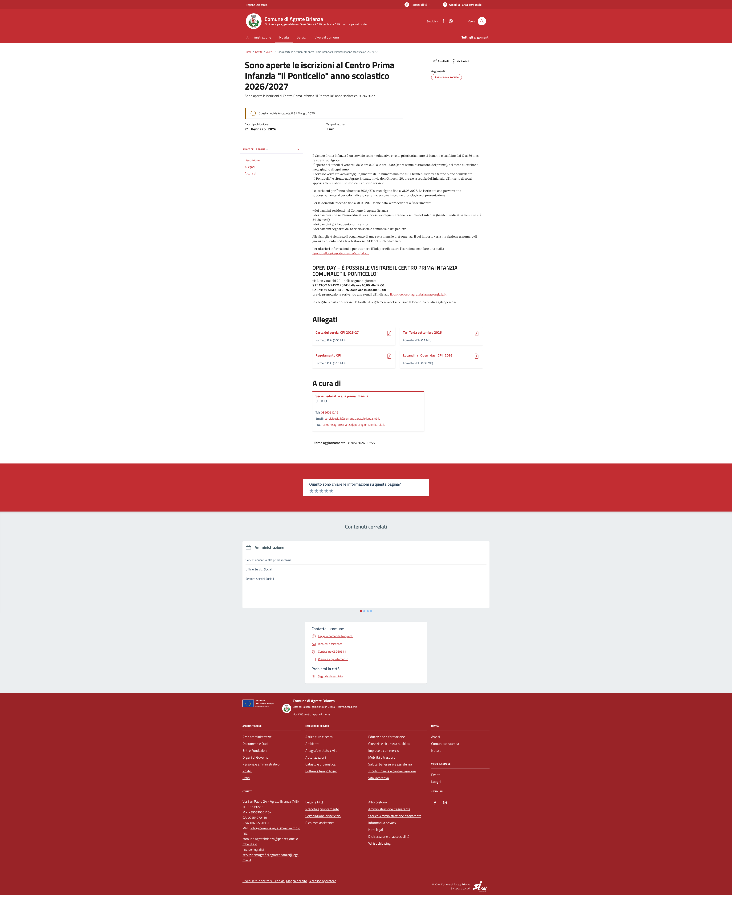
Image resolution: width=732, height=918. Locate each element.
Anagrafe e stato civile (321, 750)
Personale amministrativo (261, 764)
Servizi (301, 37)
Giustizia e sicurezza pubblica (389, 743)
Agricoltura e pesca (319, 736)
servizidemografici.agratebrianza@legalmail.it (270, 857)
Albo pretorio (377, 802)
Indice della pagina (254, 149)
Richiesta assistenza (319, 822)
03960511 (256, 806)
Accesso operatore (322, 880)
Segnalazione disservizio (323, 815)
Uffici (246, 778)
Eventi (435, 774)
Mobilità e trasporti (381, 757)
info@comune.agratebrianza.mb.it (275, 828)
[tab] (361, 611)
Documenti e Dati (255, 743)
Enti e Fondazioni (254, 750)
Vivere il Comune (327, 37)
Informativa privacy (382, 822)
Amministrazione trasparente (389, 809)
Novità (284, 37)
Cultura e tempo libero (321, 771)
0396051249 (329, 412)
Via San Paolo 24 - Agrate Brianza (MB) (270, 801)
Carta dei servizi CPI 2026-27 (337, 332)
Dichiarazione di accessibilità (388, 836)
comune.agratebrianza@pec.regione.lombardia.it (354, 424)
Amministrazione (258, 37)
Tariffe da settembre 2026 (422, 332)
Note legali (376, 829)
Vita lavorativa (378, 778)
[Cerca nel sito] (482, 21)
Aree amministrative (257, 736)
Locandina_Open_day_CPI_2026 (427, 355)
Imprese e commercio (383, 750)
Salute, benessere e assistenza (390, 764)
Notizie (436, 750)
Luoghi (436, 781)
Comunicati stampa (445, 743)
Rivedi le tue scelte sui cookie (263, 880)
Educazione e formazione (386, 736)
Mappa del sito (296, 880)
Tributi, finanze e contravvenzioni (392, 771)
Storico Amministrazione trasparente (394, 815)
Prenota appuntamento (322, 809)
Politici (247, 771)
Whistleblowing (379, 843)
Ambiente (312, 743)
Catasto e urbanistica (320, 764)
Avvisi (435, 736)
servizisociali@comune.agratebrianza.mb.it (352, 418)
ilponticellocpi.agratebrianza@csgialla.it (340, 253)
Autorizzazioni (315, 757)
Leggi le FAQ (314, 802)
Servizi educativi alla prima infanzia (341, 396)
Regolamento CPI (328, 355)
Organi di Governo (255, 757)
